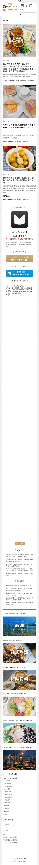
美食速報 (7, 800)
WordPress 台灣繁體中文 (10, 843)
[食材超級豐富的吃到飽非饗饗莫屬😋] (19, 339)
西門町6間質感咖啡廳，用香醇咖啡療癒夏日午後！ (19, 585)
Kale (25, 859)
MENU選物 (6, 811)
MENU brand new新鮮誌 (10, 778)
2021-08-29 (6, 60)
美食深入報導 (8, 797)
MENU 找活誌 (6, 781)
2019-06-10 (6, 174)
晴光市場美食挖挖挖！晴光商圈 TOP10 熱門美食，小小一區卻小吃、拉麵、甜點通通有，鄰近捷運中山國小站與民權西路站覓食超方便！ (19, 67)
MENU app (8, 783)
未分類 (5, 814)
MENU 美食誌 (6, 80)
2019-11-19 (6, 121)
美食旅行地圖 (13, 80)
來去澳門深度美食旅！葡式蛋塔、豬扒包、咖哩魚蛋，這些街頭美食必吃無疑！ (19, 180)
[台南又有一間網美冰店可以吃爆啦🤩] (19, 527)
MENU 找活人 (8, 786)
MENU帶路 (6, 806)
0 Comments (31, 80)
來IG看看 (20, 543)
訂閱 (10, 837)
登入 (4, 834)
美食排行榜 (5, 141)
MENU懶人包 (6, 808)
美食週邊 (7, 803)
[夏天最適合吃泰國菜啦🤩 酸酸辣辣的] (19, 446)
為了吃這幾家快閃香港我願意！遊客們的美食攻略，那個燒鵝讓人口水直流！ (19, 126)
